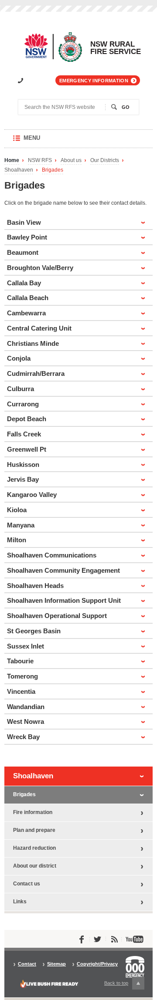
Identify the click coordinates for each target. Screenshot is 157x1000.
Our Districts (104, 160)
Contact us (26, 884)
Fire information (32, 812)
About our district (34, 866)
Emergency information (93, 80)
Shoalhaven (18, 170)
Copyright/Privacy (97, 964)
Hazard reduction (34, 848)
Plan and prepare (34, 830)
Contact (27, 964)
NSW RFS (40, 160)
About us (71, 160)
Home (11, 160)
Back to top (121, 985)
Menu (40, 141)
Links (20, 902)
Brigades (52, 170)
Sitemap (56, 964)
